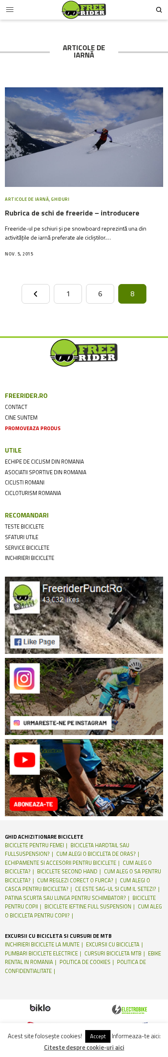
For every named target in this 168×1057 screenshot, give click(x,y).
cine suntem (21, 417)
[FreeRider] (84, 10)
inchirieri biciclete (29, 558)
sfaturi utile (21, 537)
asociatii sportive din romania (45, 472)
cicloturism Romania (33, 493)
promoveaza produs (33, 428)
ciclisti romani (24, 482)
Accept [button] (98, 1036)
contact (16, 407)
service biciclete (27, 548)
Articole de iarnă (27, 199)
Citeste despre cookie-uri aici (84, 1047)
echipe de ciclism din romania (44, 461)
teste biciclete (24, 526)
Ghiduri (60, 199)
